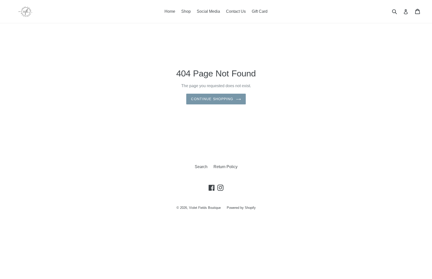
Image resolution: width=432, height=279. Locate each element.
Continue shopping (212, 99)
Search (201, 167)
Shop (186, 11)
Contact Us (236, 11)
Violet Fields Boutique (205, 208)
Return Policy (226, 167)
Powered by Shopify (241, 208)
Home (169, 11)
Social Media (208, 11)
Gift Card (260, 11)
